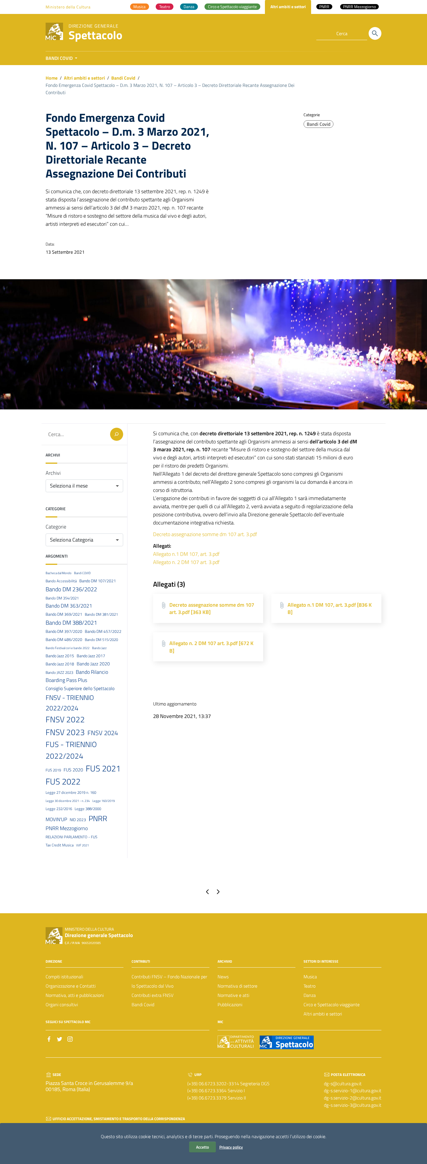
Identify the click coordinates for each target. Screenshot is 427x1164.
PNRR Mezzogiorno (67, 828)
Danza (310, 995)
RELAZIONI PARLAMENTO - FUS (71, 837)
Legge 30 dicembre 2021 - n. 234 (68, 800)
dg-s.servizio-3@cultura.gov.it (352, 1105)
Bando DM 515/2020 (101, 639)
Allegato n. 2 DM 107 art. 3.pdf (186, 562)
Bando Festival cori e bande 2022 (67, 648)
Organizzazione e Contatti (71, 985)
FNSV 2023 (65, 732)
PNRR (98, 818)
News (223, 976)
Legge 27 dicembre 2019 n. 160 (71, 792)
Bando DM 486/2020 (64, 639)
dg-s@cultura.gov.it (343, 1083)
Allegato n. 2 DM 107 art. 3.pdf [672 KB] (211, 647)
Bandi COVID (82, 573)
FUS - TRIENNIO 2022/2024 (71, 750)
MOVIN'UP (56, 819)
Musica (310, 976)
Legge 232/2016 (59, 809)
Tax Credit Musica (59, 845)
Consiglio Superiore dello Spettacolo (80, 688)
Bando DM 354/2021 (62, 598)
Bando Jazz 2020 (93, 663)
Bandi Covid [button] (60, 58)
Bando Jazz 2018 (60, 664)
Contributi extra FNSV (152, 995)
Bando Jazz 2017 (91, 656)
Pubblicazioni (230, 1004)
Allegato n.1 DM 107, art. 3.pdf (186, 554)
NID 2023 (78, 819)
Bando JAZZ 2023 (59, 672)
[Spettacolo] (54, 31)
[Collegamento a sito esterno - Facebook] (49, 1038)
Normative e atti (233, 995)
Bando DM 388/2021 (71, 622)
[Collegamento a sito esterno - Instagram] (70, 1038)
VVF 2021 (82, 845)
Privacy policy (231, 1147)
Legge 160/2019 (103, 800)
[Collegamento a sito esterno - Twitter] (59, 1038)
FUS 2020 (73, 769)
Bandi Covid (123, 77)
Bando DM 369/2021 (64, 614)
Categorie (56, 527)
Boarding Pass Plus (66, 680)
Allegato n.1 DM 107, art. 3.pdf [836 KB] (330, 608)
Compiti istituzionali (64, 976)
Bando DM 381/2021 (101, 614)
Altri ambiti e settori (84, 77)
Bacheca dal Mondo (58, 573)
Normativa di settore (237, 985)
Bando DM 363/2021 (69, 606)
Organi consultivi (62, 1004)
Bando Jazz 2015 (60, 656)
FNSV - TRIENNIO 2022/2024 (70, 702)
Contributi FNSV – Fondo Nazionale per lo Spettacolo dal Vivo (169, 981)
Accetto (202, 1147)
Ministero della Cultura (68, 7)
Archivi (53, 473)
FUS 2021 (103, 768)
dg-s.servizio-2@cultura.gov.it (352, 1097)
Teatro (309, 985)
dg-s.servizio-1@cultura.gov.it (352, 1090)
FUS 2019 (53, 770)
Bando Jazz (99, 648)
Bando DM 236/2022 (71, 589)
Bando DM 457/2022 (103, 631)
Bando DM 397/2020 (64, 631)
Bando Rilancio (92, 672)
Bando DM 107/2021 (97, 581)
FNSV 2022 (65, 719)
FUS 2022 (63, 781)
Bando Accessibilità (61, 581)
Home (52, 77)
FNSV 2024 (102, 733)
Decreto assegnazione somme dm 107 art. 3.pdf (205, 534)
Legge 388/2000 (88, 809)
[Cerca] (375, 33)
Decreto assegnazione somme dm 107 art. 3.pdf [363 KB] (211, 608)
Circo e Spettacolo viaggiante (332, 1004)
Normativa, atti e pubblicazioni (75, 995)
